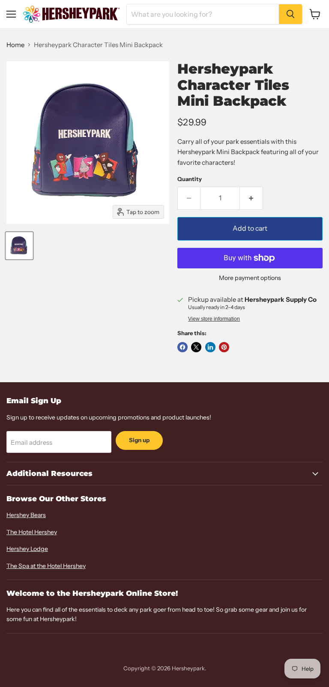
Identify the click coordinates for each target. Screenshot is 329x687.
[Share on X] (196, 347)
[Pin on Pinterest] (224, 347)
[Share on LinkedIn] (210, 347)
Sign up (139, 440)
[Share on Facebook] (182, 347)
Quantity (189, 179)
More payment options (250, 277)
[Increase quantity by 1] (251, 198)
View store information (214, 319)
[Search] (290, 14)
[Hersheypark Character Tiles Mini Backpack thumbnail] (19, 245)
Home (15, 44)
